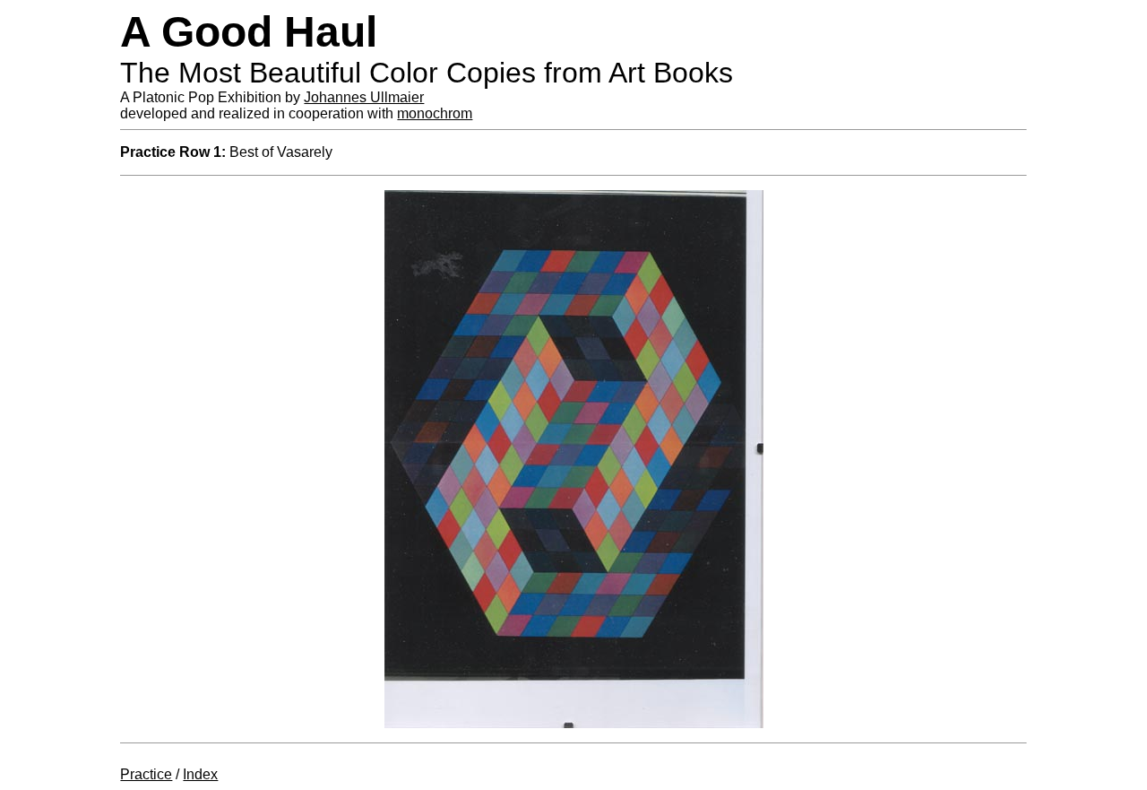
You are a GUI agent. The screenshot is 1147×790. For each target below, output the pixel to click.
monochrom (434, 113)
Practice (146, 774)
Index (200, 774)
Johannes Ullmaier (364, 97)
